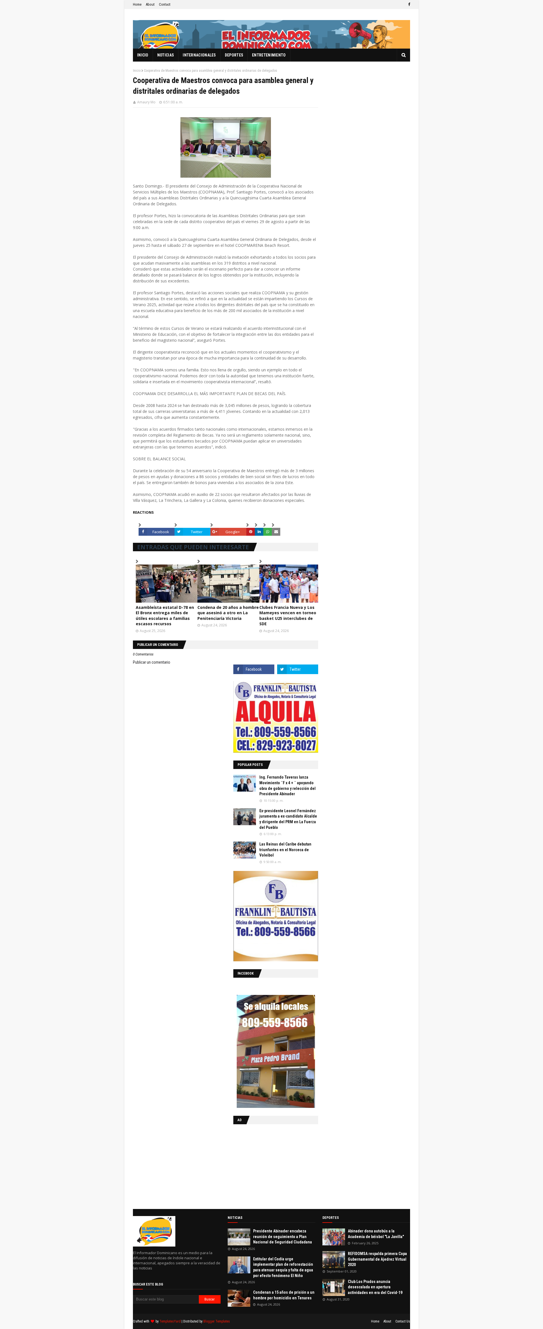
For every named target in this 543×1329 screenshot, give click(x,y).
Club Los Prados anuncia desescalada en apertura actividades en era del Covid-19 (375, 1287)
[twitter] (297, 669)
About (150, 4)
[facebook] (408, 4)
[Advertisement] (268, 1165)
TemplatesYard (170, 1321)
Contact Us (402, 1321)
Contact (165, 4)
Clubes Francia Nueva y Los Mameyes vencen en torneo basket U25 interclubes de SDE (287, 616)
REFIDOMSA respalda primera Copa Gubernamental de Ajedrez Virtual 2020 (377, 1259)
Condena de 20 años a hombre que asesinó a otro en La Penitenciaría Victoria (228, 613)
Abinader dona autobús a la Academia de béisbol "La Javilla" (376, 1234)
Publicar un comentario (151, 662)
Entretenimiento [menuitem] (269, 55)
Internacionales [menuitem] (199, 55)
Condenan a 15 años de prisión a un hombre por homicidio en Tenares (283, 1295)
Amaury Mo (146, 102)
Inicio (137, 71)
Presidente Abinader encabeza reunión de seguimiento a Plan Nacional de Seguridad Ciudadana (282, 1236)
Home (137, 4)
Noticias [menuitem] (165, 55)
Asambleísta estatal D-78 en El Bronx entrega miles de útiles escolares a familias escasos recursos (165, 616)
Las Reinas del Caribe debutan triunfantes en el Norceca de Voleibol (285, 849)
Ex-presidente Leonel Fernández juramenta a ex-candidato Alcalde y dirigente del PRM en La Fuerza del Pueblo (288, 819)
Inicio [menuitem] (142, 55)
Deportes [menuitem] (234, 55)
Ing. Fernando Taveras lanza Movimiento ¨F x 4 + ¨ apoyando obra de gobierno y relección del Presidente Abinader (287, 785)
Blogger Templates (216, 1321)
